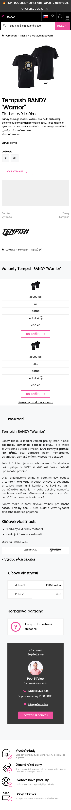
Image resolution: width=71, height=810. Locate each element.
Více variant (15, 171)
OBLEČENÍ (36, 249)
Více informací (10, 134)
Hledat (62, 25)
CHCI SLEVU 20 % (32, 9)
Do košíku (33, 334)
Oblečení (11, 35)
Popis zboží (16, 419)
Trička (23, 35)
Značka (10, 249)
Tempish (64, 217)
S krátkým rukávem (41, 35)
